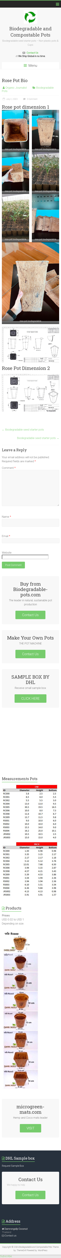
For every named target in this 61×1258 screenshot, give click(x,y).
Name (6, 516)
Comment (9, 467)
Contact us (10, 1235)
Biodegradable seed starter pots (23, 429)
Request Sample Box (13, 1165)
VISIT (30, 1128)
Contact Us (31, 52)
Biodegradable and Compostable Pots (30, 31)
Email (6, 536)
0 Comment (31, 99)
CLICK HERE (30, 698)
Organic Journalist (16, 87)
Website (7, 552)
